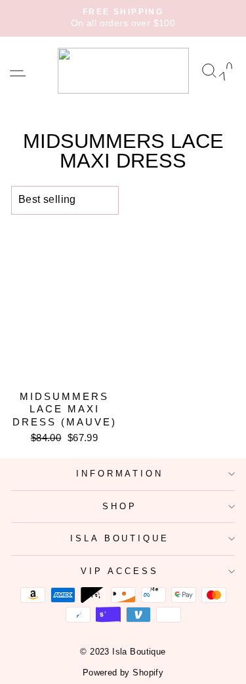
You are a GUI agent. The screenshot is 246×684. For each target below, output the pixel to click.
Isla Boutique (120, 538)
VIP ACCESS (120, 571)
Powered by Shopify (123, 672)
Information (120, 473)
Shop (119, 506)
